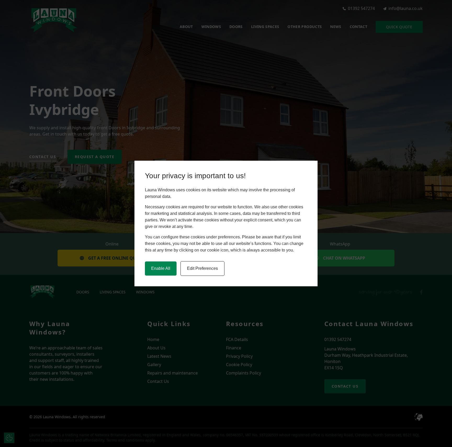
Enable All (160, 268)
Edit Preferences (202, 268)
